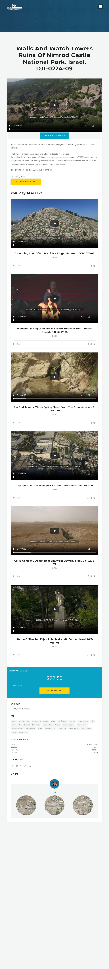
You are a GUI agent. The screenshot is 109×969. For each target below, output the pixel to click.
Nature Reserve (68, 725)
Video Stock (86, 729)
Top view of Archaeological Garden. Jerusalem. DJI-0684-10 (54, 485)
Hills (92, 721)
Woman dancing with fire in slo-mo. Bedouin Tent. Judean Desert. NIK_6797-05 (54, 330)
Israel (14, 725)
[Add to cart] (94, 265)
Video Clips (62, 729)
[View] (88, 265)
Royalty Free (30, 729)
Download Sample (56, 135)
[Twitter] (17, 766)
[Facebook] (13, 766)
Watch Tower (23, 732)
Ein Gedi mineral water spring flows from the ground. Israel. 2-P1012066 (54, 409)
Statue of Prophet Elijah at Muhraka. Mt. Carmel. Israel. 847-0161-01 (54, 641)
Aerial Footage (24, 721)
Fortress (72, 721)
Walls (14, 732)
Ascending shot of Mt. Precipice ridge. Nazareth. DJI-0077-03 (54, 253)
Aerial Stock (36, 721)
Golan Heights (83, 721)
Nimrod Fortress (23, 709)
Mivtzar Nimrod (24, 725)
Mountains (36, 725)
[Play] (54, 105)
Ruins (40, 729)
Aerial (14, 721)
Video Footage (74, 729)
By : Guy (16, 266)
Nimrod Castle (82, 725)
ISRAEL (13, 709)
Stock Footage (50, 729)
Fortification (62, 721)
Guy (54, 793)
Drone (53, 721)
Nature (57, 725)
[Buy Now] (91, 265)
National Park (48, 725)
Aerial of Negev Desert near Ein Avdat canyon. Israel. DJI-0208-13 (54, 562)
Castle (45, 721)
